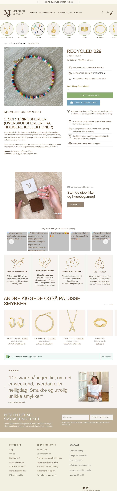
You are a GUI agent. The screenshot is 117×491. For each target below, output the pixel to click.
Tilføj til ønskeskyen (86, 102)
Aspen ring (100, 339)
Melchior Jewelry (74, 56)
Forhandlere (42, 449)
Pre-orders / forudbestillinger (49, 458)
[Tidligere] (37, 2)
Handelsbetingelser (17, 471)
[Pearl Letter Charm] (72, 323)
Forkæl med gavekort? (46, 475)
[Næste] (79, 2)
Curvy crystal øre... (16, 339)
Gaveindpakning (44, 453)
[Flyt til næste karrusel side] (111, 304)
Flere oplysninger (106, 356)
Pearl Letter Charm (72, 339)
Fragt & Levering (16, 462)
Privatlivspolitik (16, 475)
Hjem (6, 43)
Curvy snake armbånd (44, 339)
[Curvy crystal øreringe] (17, 323)
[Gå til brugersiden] (107, 12)
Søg (11, 449)
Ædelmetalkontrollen (46, 471)
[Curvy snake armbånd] (44, 323)
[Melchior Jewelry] (15, 12)
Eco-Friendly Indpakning (47, 466)
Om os (12, 453)
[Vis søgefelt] (102, 12)
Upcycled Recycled (18, 43)
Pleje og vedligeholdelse (47, 462)
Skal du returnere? (17, 466)
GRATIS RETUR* (99, 73)
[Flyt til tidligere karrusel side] (106, 304)
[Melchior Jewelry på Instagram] (87, 488)
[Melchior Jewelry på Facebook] (84, 488)
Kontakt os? (14, 458)
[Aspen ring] (100, 323)
